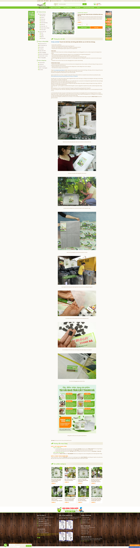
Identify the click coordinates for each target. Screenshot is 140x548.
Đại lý (98, 7)
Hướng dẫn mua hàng (86, 519)
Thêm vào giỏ (84, 27)
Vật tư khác (41, 69)
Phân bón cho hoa (42, 66)
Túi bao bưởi (43, 15)
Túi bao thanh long (44, 22)
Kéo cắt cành (41, 47)
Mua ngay (96, 27)
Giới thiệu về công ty (86, 522)
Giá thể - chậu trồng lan (43, 67)
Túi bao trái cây (43, 7)
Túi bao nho (43, 20)
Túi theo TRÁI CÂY (42, 14)
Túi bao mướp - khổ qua (45, 27)
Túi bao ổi (42, 17)
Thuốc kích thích (42, 62)
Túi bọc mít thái (55, 42)
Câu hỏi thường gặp (85, 517)
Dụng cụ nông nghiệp (55, 7)
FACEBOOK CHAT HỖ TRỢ (134, 547)
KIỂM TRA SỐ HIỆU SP (85, 540)
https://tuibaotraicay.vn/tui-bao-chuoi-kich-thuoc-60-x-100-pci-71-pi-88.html (64, 76)
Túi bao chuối (43, 29)
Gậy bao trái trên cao (42, 43)
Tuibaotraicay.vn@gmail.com (56, 0)
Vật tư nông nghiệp (42, 57)
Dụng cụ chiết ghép (42, 52)
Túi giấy (42, 34)
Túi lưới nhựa (43, 38)
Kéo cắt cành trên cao (43, 45)
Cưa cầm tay (41, 48)
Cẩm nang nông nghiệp (88, 7)
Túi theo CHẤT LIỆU (42, 31)
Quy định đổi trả (85, 520)
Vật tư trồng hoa (68, 7)
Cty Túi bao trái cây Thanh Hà (59, 70)
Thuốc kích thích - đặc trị (43, 55)
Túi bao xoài (43, 19)
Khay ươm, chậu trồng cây (43, 54)
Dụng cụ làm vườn (42, 50)
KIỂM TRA (135, 545)
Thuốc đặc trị (41, 64)
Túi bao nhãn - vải (44, 26)
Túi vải (42, 33)
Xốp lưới (42, 36)
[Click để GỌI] (5, 544)
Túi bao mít (43, 24)
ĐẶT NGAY (29, 545)
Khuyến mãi (77, 7)
